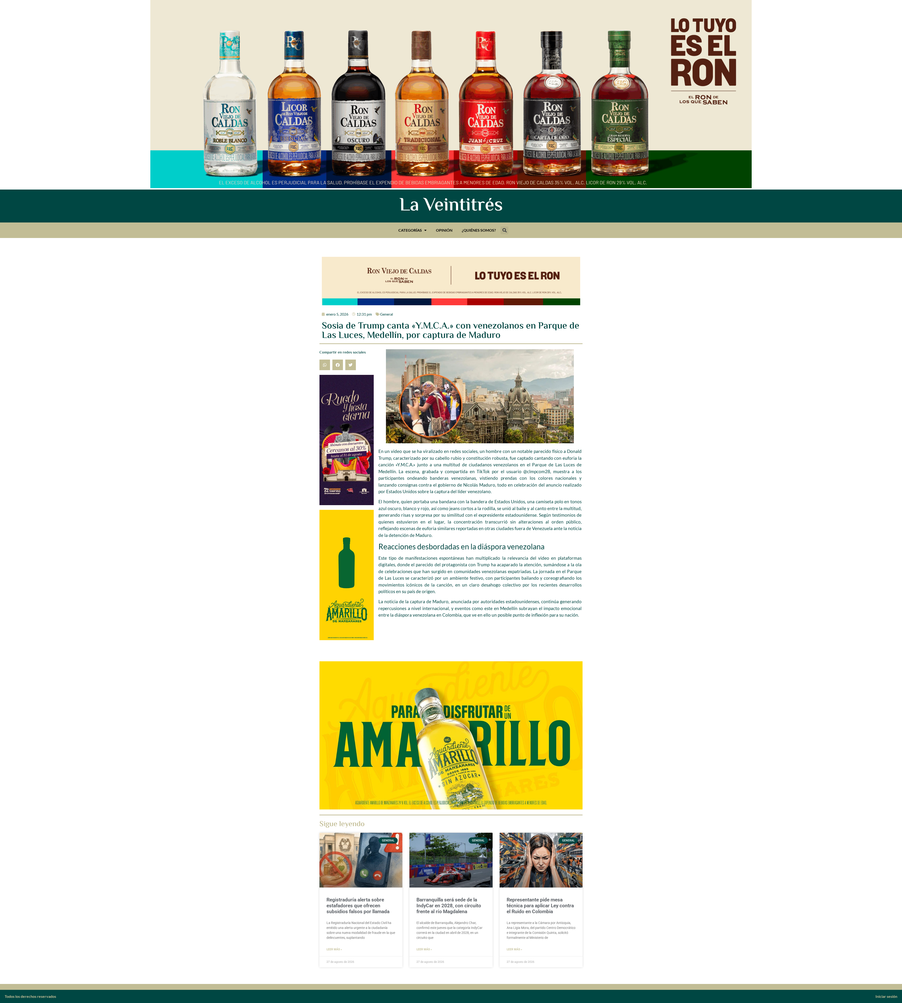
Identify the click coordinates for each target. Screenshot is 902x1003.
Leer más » (334, 949)
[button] (504, 230)
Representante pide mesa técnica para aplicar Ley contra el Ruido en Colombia (540, 905)
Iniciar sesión (886, 996)
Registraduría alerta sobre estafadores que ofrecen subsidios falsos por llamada (358, 905)
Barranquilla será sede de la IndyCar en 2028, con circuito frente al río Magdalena (448, 905)
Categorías (410, 230)
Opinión (444, 230)
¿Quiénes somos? (479, 230)
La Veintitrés (451, 206)
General (386, 314)
